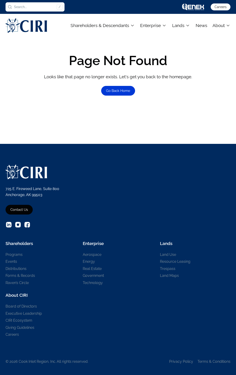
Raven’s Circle (17, 283)
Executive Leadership (24, 313)
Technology (93, 283)
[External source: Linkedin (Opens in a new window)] (9, 224)
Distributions (16, 268)
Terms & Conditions (214, 361)
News (201, 25)
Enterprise (150, 25)
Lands (178, 25)
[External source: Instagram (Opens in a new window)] (18, 224)
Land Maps (169, 275)
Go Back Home (118, 91)
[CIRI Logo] (26, 25)
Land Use (168, 254)
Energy (89, 261)
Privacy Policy (181, 361)
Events (11, 261)
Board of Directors (21, 306)
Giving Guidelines (20, 327)
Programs (14, 254)
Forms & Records (20, 275)
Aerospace (92, 254)
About (218, 25)
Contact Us (19, 210)
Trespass (167, 268)
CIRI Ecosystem (19, 320)
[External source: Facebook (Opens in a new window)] (27, 224)
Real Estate (92, 268)
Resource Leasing (175, 261)
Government (93, 275)
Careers (221, 7)
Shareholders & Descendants (100, 25)
